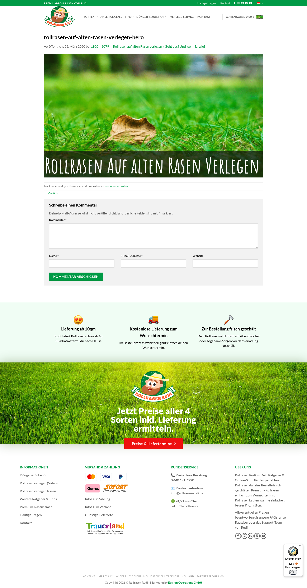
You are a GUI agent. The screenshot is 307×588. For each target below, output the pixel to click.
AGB (191, 576)
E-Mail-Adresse (132, 256)
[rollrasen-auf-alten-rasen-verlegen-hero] (153, 115)
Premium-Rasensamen (36, 507)
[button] (244, 17)
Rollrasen (242, 485)
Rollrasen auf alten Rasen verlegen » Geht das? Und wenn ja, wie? (159, 46)
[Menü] (300, 546)
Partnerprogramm (211, 576)
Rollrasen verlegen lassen (38, 491)
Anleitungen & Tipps (115, 16)
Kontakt (225, 3)
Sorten (89, 16)
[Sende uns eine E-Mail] (242, 3)
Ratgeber (241, 522)
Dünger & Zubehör (150, 16)
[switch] (293, 572)
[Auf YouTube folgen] (250, 3)
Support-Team (272, 522)
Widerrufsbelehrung (132, 576)
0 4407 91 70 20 (182, 480)
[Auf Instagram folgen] (238, 3)
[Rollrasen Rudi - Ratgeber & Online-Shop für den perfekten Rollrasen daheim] (60, 16)
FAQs (273, 517)
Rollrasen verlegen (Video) (39, 483)
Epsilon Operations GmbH (185, 582)
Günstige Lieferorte (99, 515)
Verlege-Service (182, 16)
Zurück (51, 193)
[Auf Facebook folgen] (234, 3)
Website (198, 256)
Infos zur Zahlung (97, 499)
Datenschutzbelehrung (168, 576)
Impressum (105, 576)
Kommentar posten (116, 186)
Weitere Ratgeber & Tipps (38, 499)
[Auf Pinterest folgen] (246, 3)
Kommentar (58, 220)
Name (54, 256)
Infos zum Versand (98, 507)
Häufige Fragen (206, 3)
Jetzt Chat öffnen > (184, 506)
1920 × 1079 (100, 46)
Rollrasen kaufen (247, 500)
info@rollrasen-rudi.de (187, 493)
